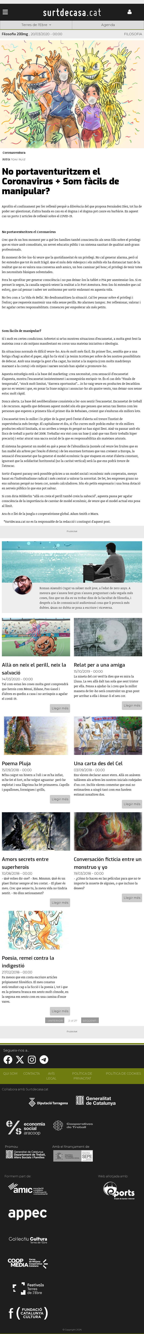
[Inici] (72, 12)
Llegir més (60, 708)
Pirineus (100, 30)
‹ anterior (55, 1020)
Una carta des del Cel (98, 763)
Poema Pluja (16, 763)
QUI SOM (10, 1073)
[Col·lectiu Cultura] (28, 1240)
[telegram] (43, 1062)
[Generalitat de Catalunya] (95, 1104)
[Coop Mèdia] (28, 1265)
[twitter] (19, 1062)
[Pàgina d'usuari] (130, 13)
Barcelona (130, 30)
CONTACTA (31, 1073)
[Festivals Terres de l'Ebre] (28, 1290)
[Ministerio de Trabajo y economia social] (73, 1158)
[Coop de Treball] (73, 1129)
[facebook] (7, 1062)
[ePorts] (118, 1191)
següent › (90, 1020)
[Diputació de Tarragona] (48, 1104)
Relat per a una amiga (99, 665)
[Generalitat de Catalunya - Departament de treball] (25, 1158)
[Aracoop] (25, 1129)
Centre (72, 30)
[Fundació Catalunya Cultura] (28, 1315)
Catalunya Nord (14, 30)
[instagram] (31, 1062)
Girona (43, 30)
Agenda (108, 25)
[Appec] (28, 1216)
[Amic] (28, 1191)
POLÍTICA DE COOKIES (123, 1073)
